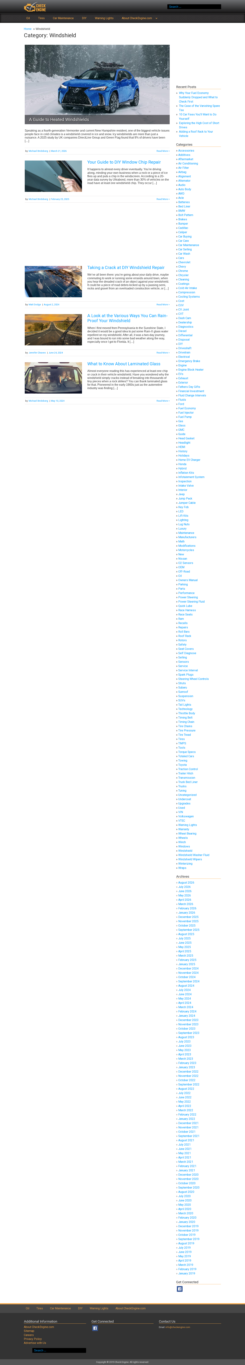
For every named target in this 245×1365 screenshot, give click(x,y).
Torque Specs (187, 752)
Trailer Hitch (185, 773)
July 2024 (184, 990)
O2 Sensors (185, 563)
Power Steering (188, 597)
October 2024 (186, 977)
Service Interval (188, 670)
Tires (41, 18)
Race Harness (187, 610)
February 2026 (187, 908)
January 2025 (186, 964)
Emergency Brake (189, 361)
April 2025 (184, 951)
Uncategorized (187, 795)
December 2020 (188, 1174)
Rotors (182, 640)
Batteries (184, 202)
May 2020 (184, 1204)
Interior (182, 490)
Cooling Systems (189, 296)
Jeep (181, 494)
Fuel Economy (187, 408)
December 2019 (188, 1226)
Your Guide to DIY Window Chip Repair (124, 162)
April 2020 (184, 1209)
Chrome (183, 271)
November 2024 (188, 972)
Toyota (182, 765)
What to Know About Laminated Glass (123, 363)
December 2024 (188, 968)
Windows (184, 846)
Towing (182, 760)
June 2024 (185, 994)
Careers (29, 1335)
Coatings (183, 283)
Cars (181, 258)
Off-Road (184, 571)
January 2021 (186, 1170)
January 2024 (186, 1015)
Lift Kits (183, 515)
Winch (182, 842)
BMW (181, 210)
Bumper (183, 223)
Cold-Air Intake (187, 288)
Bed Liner (184, 206)
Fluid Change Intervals (192, 395)
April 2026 (184, 899)
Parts (181, 588)
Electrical (184, 356)
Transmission (186, 777)
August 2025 (186, 934)
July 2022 (184, 1093)
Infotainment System (191, 477)
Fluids (182, 399)
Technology (185, 709)
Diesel (182, 331)
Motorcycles (186, 550)
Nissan (182, 558)
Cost (181, 301)
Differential (185, 335)
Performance (186, 593)
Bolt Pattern (185, 215)
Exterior (183, 382)
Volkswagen (186, 816)
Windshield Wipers (190, 859)
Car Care (183, 241)
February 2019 (187, 1269)
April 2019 (184, 1260)
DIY (84, 18)
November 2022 (188, 1076)
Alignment (184, 176)
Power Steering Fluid (191, 601)
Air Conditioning (188, 163)
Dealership (185, 322)
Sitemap (29, 1331)
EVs (180, 374)
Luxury (182, 528)
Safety (182, 644)
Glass (181, 425)
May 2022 (184, 1101)
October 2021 (186, 1131)
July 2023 (184, 1041)
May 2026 (184, 895)
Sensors (183, 661)
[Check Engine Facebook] (180, 1289)
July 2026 (184, 887)
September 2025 (188, 930)
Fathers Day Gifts (189, 387)
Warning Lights (104, 18)
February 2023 (187, 1063)
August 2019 (186, 1243)
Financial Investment (191, 391)
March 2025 (185, 955)
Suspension (185, 696)
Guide (181, 434)
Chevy (182, 266)
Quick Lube (185, 606)
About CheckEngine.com (137, 18)
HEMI (181, 447)
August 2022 (186, 1088)
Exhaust (183, 378)
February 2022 (187, 1114)
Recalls (183, 623)
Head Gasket (186, 438)
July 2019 (184, 1247)
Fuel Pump (185, 417)
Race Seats (185, 614)
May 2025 (184, 947)
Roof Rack (184, 636)
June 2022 (185, 1097)
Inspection (185, 481)
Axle (181, 198)
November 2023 (188, 1024)
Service (183, 666)
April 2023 (184, 1054)
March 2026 (185, 904)
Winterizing (185, 863)
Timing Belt (185, 717)
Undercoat (184, 799)
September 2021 (188, 1136)
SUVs (181, 700)
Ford (181, 404)
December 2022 (188, 1071)
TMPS (182, 743)
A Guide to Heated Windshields (59, 119)
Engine (182, 365)
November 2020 (188, 1179)
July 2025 (184, 938)
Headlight (184, 442)
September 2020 (188, 1187)
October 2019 (186, 1234)
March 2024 (185, 1007)
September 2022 (188, 1084)
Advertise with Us (35, 1343)
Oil (28, 18)
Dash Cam (184, 318)
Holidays (183, 455)
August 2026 (186, 882)
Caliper (182, 232)
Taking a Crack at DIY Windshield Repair (126, 267)
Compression (186, 292)
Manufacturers (187, 537)
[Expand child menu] (156, 18)
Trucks (182, 786)
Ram (181, 618)
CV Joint (183, 309)
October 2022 (186, 1080)
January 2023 (186, 1067)
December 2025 (188, 917)
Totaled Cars (186, 756)
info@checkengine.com (178, 1327)
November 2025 (188, 921)
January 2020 (186, 1222)
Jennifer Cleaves (37, 352)
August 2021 (186, 1140)
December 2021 (188, 1123)
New (181, 554)
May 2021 (184, 1153)
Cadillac (183, 228)
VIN (180, 812)
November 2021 (188, 1127)
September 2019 (188, 1239)
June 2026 (185, 891)
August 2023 (186, 1037)
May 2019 (184, 1256)
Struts (182, 683)
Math (181, 541)
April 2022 (184, 1106)
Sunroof (183, 692)
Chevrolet (184, 262)
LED (180, 511)
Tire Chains (185, 726)
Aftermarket (185, 159)
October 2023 (186, 1028)
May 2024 (184, 998)
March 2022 (185, 1110)
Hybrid (182, 468)
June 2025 (185, 942)
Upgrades (184, 803)
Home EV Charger (189, 460)
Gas (180, 421)
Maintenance (186, 533)
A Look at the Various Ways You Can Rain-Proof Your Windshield (127, 318)
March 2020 (185, 1213)
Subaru (182, 687)
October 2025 (186, 925)
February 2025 (187, 960)
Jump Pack (185, 498)
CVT (180, 314)
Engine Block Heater (191, 369)
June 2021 (185, 1149)
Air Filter (183, 167)
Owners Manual (188, 580)
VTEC (181, 820)
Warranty (183, 829)
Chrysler (183, 275)
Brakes (182, 219)
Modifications (186, 545)
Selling (182, 657)
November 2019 (188, 1230)
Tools (181, 747)
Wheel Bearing (187, 833)
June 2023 (185, 1046)
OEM (181, 567)
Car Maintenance (63, 18)
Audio (181, 185)
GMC (181, 429)
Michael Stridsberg (38, 151)
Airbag (182, 172)
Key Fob (183, 507)
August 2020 (186, 1192)
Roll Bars (184, 631)
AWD (181, 193)
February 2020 (187, 1217)
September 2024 (188, 981)
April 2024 (184, 1003)
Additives (184, 155)
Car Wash (184, 253)
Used (181, 807)
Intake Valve (186, 485)
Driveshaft (184, 348)
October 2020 (186, 1183)
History (182, 451)
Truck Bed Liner (188, 782)
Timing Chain (186, 722)
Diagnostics (185, 326)
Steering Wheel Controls (193, 679)
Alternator (184, 180)
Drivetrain (184, 352)
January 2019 (186, 1273)
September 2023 (188, 1033)
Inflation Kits (186, 472)
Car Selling (185, 249)
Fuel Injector (186, 412)
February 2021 (187, 1166)
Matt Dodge (35, 304)
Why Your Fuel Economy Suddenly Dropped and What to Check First (198, 97)
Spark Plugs (186, 674)
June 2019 (185, 1252)
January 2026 (186, 912)
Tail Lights (184, 704)
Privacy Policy (33, 1339)
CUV (181, 305)
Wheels (183, 838)
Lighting (183, 520)
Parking (183, 584)
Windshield (185, 850)
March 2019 (185, 1265)
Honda (182, 464)
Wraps (182, 868)
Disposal (184, 339)
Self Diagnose (187, 653)
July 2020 (184, 1196)
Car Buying (185, 236)
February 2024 (187, 1011)
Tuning (182, 790)
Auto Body (184, 189)
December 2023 (188, 1020)
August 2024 (186, 985)
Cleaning (183, 279)
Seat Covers (186, 649)
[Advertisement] (97, 233)
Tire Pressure (186, 730)
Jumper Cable (187, 503)
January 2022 (186, 1119)
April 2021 (184, 1157)
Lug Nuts (184, 524)
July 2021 (184, 1144)
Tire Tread (184, 734)
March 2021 (185, 1161)
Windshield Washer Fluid (193, 855)
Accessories (186, 150)
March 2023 (185, 1058)
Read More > (163, 151)
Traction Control (188, 769)
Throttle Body (186, 713)
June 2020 (185, 1200)
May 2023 (184, 1050)
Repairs (183, 627)
